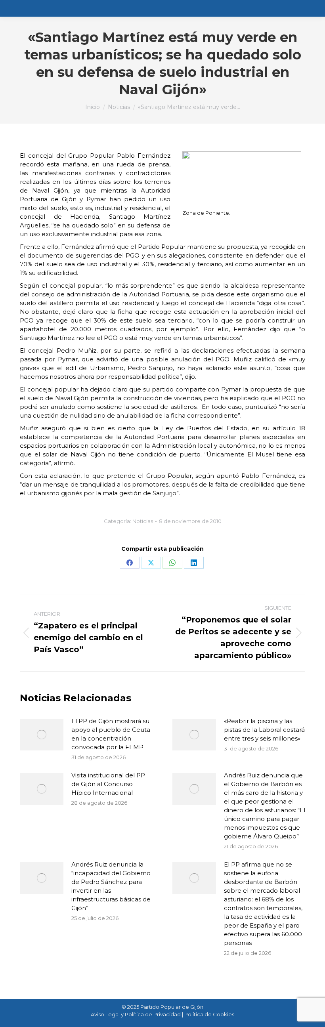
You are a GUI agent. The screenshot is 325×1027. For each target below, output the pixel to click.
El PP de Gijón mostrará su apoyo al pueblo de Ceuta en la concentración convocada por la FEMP (110, 734)
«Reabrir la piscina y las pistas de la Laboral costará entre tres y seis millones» (264, 729)
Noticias (142, 521)
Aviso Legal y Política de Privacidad (136, 1014)
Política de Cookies (209, 1014)
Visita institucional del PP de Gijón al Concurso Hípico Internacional (108, 783)
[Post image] (41, 734)
